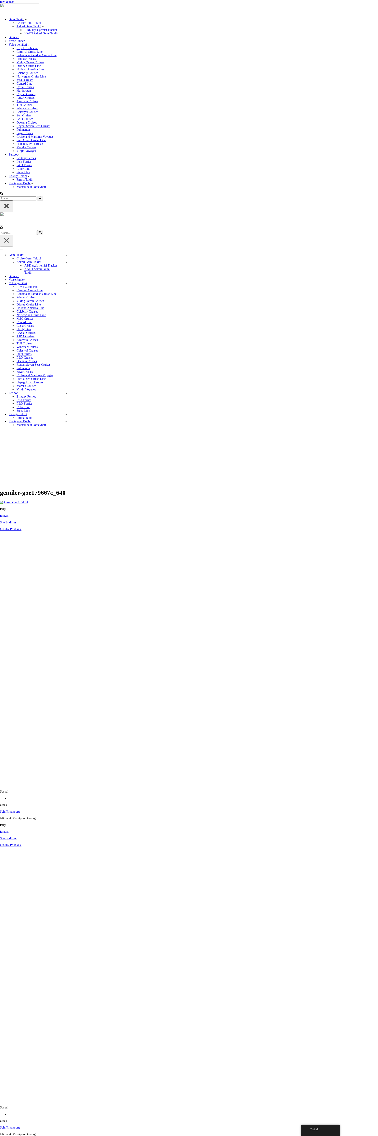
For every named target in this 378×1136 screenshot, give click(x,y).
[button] (26, 19)
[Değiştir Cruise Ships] (66, 283)
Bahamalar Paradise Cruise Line (37, 55)
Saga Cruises (25, 133)
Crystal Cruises (26, 94)
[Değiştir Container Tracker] (66, 421)
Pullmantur (23, 129)
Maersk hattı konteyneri (31, 186)
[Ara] (1, 194)
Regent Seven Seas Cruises (33, 126)
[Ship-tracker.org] (19, 12)
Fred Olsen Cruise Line (31, 140)
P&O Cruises (25, 119)
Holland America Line (30, 69)
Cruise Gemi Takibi (29, 22)
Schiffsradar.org (10, 811)
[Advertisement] (189, 457)
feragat (4, 515)
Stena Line (23, 172)
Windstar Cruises (27, 108)
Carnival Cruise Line (30, 51)
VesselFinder (17, 40)
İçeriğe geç (7, 1)
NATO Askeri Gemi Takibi (41, 33)
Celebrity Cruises (27, 73)
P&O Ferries (24, 165)
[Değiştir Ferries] (66, 393)
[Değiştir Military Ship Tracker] (66, 262)
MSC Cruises (25, 80)
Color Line (23, 168)
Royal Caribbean (27, 48)
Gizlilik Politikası (10, 529)
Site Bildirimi (8, 522)
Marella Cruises (26, 147)
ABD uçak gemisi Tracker (40, 29)
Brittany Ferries (26, 158)
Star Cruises (24, 115)
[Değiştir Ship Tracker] (66, 255)
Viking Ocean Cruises (30, 62)
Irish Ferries (24, 161)
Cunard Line (24, 83)
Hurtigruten (24, 90)
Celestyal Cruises (27, 112)
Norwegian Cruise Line (31, 76)
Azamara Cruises (27, 101)
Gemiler (14, 37)
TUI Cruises (24, 104)
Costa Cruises (25, 87)
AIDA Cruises (25, 97)
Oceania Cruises (27, 122)
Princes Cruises (26, 58)
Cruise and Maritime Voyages (35, 136)
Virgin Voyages (26, 150)
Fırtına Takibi (25, 179)
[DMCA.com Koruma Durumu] (189, 784)
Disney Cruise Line (29, 65)
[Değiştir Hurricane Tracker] (66, 414)
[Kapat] (6, 206)
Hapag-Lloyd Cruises (30, 143)
